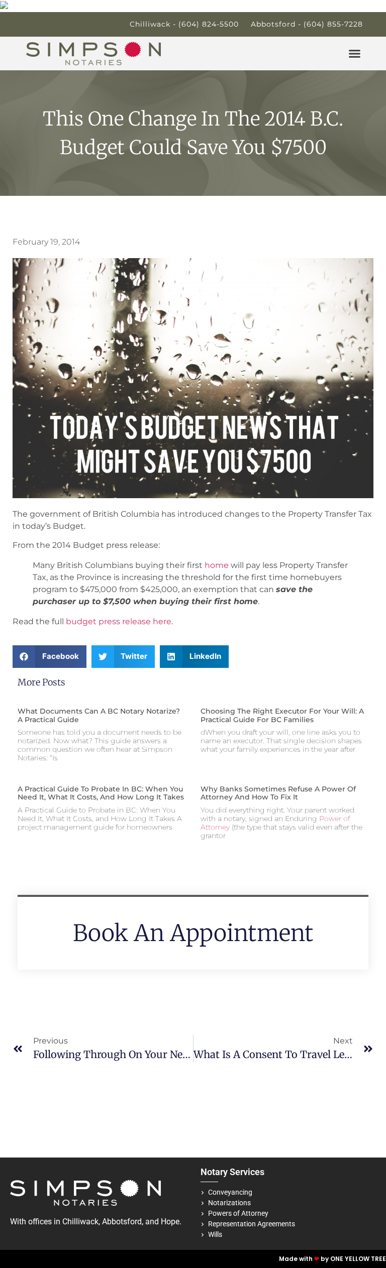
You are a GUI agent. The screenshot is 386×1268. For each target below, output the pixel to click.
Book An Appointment (193, 933)
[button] (354, 53)
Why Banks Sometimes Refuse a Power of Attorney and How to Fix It (278, 793)
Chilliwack (80, 1221)
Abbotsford (122, 1221)
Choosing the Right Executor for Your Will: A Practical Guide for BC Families (282, 715)
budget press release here (118, 621)
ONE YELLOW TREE (358, 1258)
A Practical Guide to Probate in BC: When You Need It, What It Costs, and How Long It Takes (101, 793)
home (217, 565)
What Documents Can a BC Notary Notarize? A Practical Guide (99, 715)
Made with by (304, 1258)
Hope (170, 1221)
